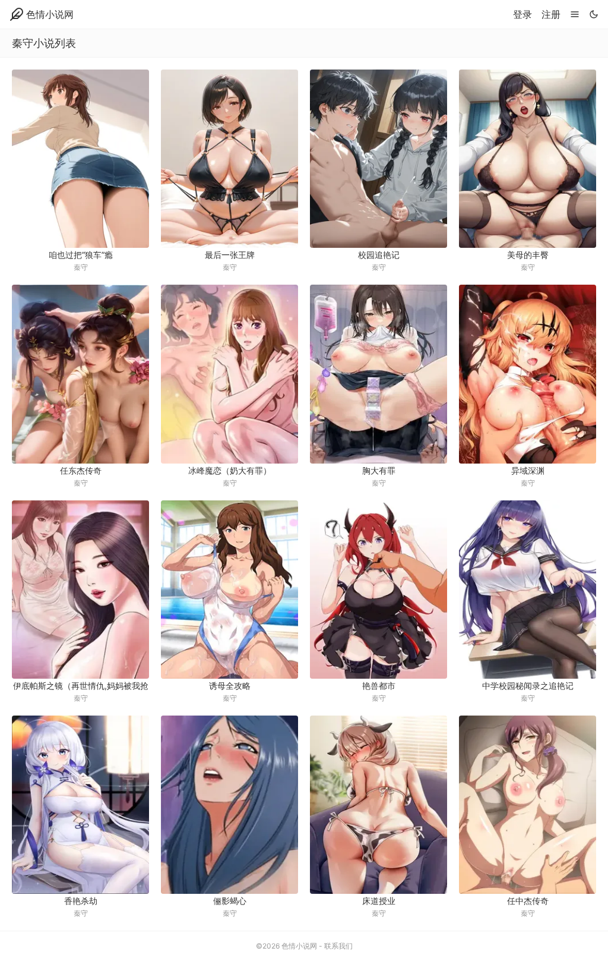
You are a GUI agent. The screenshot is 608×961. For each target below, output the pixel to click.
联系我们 (338, 945)
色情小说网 (50, 14)
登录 (522, 14)
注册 (551, 14)
